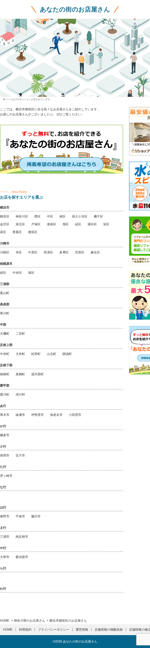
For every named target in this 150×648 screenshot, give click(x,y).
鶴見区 (4, 216)
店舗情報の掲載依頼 (109, 629)
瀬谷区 (92, 224)
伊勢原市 (37, 414)
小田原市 (75, 414)
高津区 (48, 252)
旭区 (65, 224)
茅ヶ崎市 (6, 475)
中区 (50, 216)
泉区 (3, 232)
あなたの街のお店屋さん (75, 9)
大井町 (20, 354)
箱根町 (4, 374)
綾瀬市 (20, 414)
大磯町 (4, 333)
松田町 (36, 354)
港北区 (20, 224)
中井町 (4, 354)
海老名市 (56, 414)
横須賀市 (22, 557)
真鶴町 (20, 374)
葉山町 (4, 293)
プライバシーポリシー (53, 629)
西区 (37, 216)
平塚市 (20, 516)
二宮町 (20, 333)
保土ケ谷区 (80, 216)
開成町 (67, 354)
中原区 (33, 252)
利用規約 (25, 629)
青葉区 (17, 232)
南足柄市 (22, 536)
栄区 (106, 224)
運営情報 (82, 629)
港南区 (51, 224)
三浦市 (4, 536)
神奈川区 (22, 216)
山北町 (51, 354)
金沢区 (4, 224)
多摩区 (64, 252)
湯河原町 (37, 374)
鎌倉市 (4, 435)
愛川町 (4, 394)
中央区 (17, 272)
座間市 (4, 455)
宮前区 (79, 252)
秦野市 (4, 516)
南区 (62, 216)
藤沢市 (36, 516)
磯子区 (98, 216)
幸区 (19, 252)
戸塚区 (36, 224)
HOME (7, 629)
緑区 (78, 224)
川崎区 (4, 252)
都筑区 (33, 232)
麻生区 (95, 252)
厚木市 (4, 414)
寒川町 (4, 313)
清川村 (20, 394)
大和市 (4, 557)
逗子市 (20, 455)
